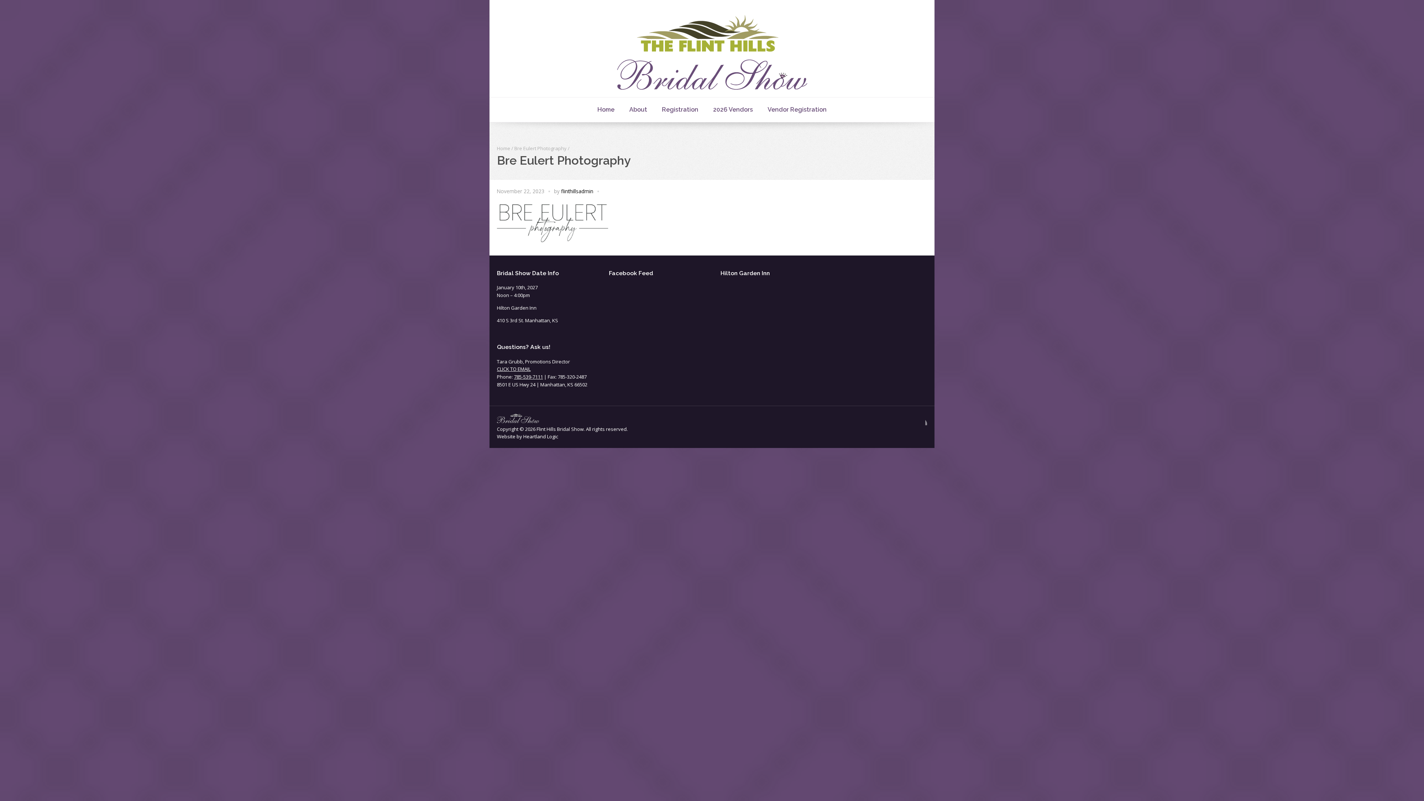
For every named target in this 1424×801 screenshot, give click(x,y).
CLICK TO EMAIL (514, 369)
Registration (680, 109)
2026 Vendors (733, 109)
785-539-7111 (528, 376)
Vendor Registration (797, 109)
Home (605, 109)
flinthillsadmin (577, 191)
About (638, 109)
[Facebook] (921, 424)
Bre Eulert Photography (540, 148)
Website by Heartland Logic (527, 436)
